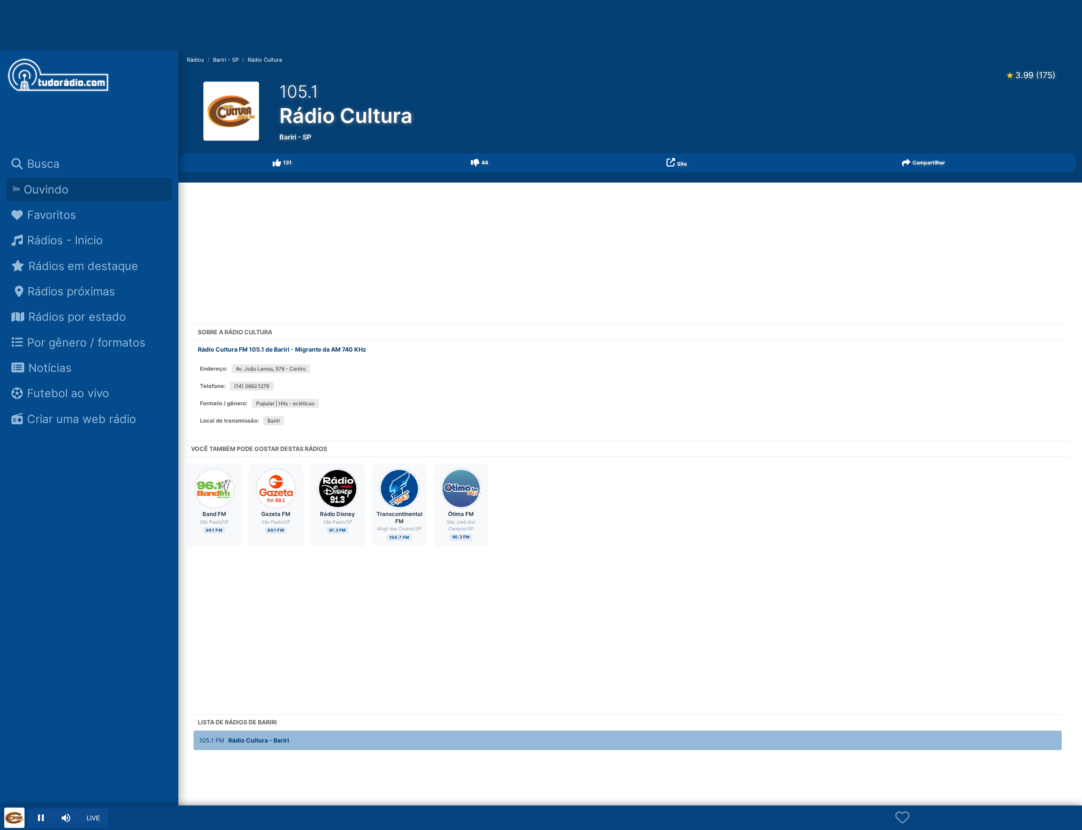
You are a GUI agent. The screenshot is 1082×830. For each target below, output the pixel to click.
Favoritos (51, 214)
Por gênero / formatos (86, 342)
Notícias (49, 367)
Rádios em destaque (83, 266)
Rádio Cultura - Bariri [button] (244, 740)
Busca (43, 163)
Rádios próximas (71, 291)
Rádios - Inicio (65, 240)
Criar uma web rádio (81, 419)
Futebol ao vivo (68, 393)
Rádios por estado (77, 316)
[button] (282, 163)
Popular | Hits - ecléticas (285, 403)
